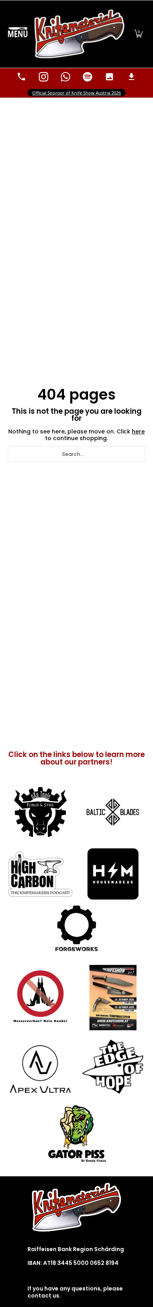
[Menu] (17, 34)
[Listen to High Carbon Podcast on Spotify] (87, 77)
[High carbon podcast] (40, 874)
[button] (138, 34)
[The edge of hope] (112, 1066)
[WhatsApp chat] (65, 77)
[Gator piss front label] (76, 1133)
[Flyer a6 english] (112, 997)
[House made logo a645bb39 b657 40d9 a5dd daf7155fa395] (112, 874)
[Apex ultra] (40, 1066)
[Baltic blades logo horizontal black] (112, 811)
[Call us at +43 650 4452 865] (21, 77)
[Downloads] (131, 77)
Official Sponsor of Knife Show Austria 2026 (76, 93)
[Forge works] (76, 928)
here (138, 431)
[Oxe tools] (40, 812)
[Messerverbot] (40, 997)
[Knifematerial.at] (79, 34)
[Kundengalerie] (109, 77)
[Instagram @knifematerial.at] (43, 77)
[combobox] (76, 454)
